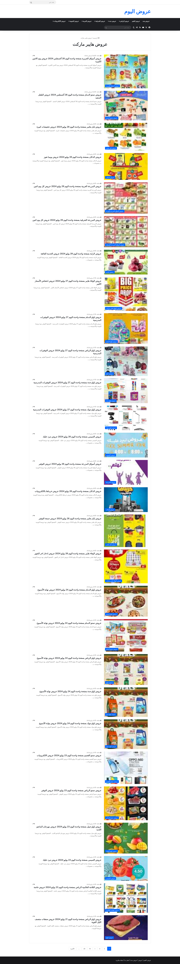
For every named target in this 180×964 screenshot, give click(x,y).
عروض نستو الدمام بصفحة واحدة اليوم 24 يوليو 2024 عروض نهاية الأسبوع (69, 623)
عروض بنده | (134, 960)
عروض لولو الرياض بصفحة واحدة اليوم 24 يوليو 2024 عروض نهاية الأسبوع (69, 658)
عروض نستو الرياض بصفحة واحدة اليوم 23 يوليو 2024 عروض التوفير (71, 790)
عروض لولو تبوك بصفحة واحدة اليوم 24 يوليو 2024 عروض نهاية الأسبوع (70, 723)
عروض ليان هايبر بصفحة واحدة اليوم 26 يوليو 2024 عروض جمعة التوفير (70, 518)
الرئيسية (95, 38)
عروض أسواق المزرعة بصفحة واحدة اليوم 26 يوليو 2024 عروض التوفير (70, 464)
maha (98, 55)
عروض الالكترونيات (60, 21)
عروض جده (112, 21)
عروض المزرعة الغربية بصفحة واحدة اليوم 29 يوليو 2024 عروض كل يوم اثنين (67, 186)
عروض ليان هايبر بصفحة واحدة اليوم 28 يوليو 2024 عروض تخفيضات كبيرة (69, 127)
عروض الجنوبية (74, 21)
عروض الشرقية (100, 21)
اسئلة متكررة (120, 960)
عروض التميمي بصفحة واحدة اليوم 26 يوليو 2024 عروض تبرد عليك (72, 436)
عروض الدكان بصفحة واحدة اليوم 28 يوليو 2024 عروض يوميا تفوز (72, 157)
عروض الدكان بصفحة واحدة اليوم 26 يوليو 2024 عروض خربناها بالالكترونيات (68, 491)
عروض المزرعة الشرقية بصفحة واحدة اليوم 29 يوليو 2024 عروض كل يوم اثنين (66, 220)
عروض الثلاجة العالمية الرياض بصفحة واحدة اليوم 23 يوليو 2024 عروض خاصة (67, 887)
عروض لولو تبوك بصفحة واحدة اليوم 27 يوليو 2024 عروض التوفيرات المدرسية (67, 409)
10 (90, 949)
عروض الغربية (87, 21)
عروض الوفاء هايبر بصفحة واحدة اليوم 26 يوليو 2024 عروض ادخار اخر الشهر (67, 553)
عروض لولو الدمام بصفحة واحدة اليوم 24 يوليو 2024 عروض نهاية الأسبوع (69, 589)
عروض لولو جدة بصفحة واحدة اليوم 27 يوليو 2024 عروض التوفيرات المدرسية (67, 382)
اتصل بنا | (127, 960)
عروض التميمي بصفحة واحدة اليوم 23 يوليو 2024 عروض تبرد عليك (72, 860)
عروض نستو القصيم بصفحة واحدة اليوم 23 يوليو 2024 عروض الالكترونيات (69, 755)
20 (84, 949)
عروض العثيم (136, 21)
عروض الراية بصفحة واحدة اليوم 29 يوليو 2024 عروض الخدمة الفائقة (71, 253)
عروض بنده (146, 21)
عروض (140, 960)
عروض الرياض (124, 21)
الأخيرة (72, 949)
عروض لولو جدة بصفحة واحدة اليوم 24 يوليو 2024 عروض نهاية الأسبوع (70, 691)
